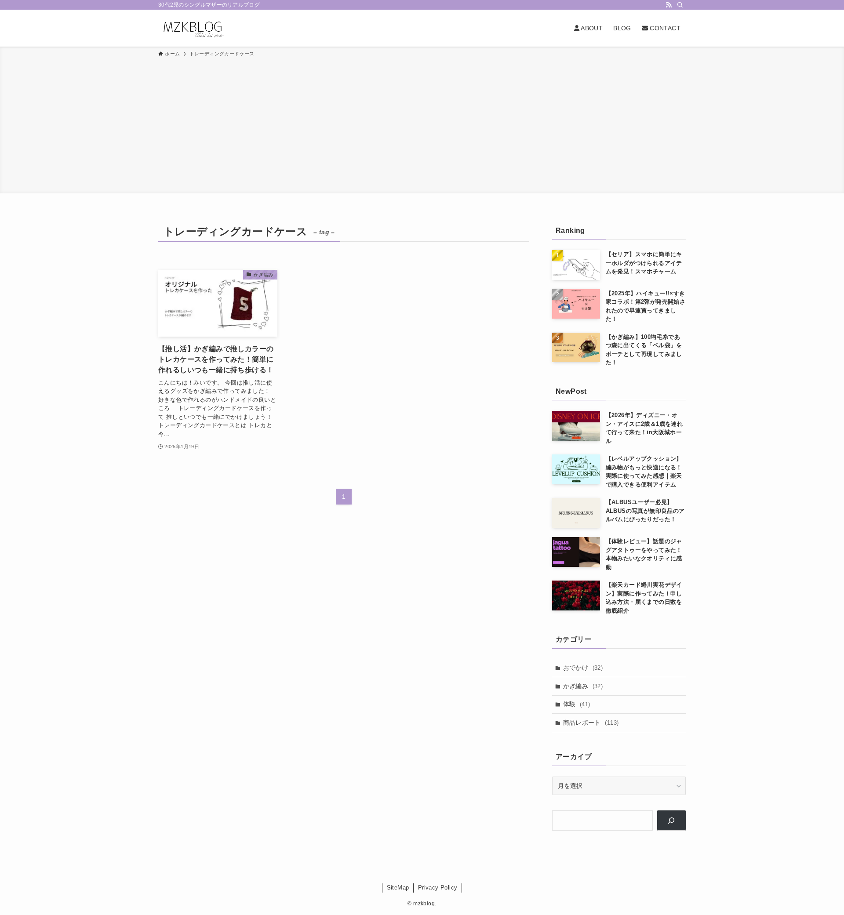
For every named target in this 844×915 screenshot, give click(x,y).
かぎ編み (583, 686)
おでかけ (583, 667)
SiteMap (398, 887)
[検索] (680, 5)
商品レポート (591, 722)
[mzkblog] (192, 28)
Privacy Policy (438, 887)
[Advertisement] (422, 123)
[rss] (668, 5)
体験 (576, 704)
